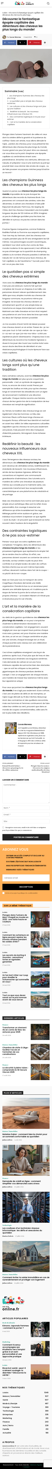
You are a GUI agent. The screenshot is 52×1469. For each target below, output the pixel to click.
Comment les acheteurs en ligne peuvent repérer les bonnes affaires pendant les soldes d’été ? (15, 938)
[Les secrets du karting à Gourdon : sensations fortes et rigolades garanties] (40, 959)
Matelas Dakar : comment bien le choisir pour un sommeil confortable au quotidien (24, 1135)
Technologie (7, 1225)
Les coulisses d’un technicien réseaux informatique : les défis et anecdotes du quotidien (22, 1230)
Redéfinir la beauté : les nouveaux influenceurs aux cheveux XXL (22, 112)
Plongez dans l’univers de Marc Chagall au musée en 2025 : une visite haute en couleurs (15, 918)
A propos (27, 1467)
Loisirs (4, 13)
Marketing (6, 1342)
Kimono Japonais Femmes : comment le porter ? (15, 1326)
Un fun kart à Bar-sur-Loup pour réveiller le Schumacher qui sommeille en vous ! (15, 978)
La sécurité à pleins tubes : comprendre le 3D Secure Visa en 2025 (15, 1069)
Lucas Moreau (15, 37)
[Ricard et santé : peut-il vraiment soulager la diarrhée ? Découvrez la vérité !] (40, 1372)
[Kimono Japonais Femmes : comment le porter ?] (40, 1329)
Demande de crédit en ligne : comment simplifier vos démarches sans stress (21, 1182)
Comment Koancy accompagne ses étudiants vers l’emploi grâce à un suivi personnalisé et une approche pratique (13, 1350)
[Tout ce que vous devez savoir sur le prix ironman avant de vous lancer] (40, 1000)
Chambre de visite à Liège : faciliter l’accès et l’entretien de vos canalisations (15, 1050)
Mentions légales (36, 1465)
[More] (44, 42)
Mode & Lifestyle (8, 1323)
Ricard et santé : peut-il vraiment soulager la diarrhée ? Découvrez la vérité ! (14, 1372)
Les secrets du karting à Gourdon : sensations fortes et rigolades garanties (14, 958)
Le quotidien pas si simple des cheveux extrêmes (25, 102)
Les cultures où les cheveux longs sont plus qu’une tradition (26, 107)
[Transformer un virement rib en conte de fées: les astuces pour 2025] (40, 1032)
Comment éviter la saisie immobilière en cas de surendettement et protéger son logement (25, 1278)
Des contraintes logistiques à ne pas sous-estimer (26, 118)
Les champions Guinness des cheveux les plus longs (25, 97)
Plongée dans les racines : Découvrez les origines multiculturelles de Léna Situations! (40, 769)
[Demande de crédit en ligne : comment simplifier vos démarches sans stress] (26, 1160)
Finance (5, 1025)
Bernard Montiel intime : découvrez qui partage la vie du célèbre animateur (12, 768)
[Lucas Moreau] (4, 37)
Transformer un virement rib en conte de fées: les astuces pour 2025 (14, 1029)
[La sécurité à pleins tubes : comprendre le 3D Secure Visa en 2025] (40, 1072)
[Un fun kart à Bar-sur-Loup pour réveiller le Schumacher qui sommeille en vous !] (40, 979)
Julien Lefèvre (7, 1140)
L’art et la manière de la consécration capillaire (24, 123)
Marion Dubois (7, 1236)
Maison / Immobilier (9, 1045)
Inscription (26, 886)
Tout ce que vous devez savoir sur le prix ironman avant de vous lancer (14, 997)
